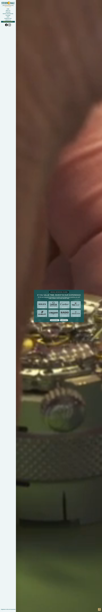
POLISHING (8, 15)
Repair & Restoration (8, 13)
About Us (8, 10)
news (8, 16)
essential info (8, 18)
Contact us (8, 20)
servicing (8, 12)
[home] (8, 4)
